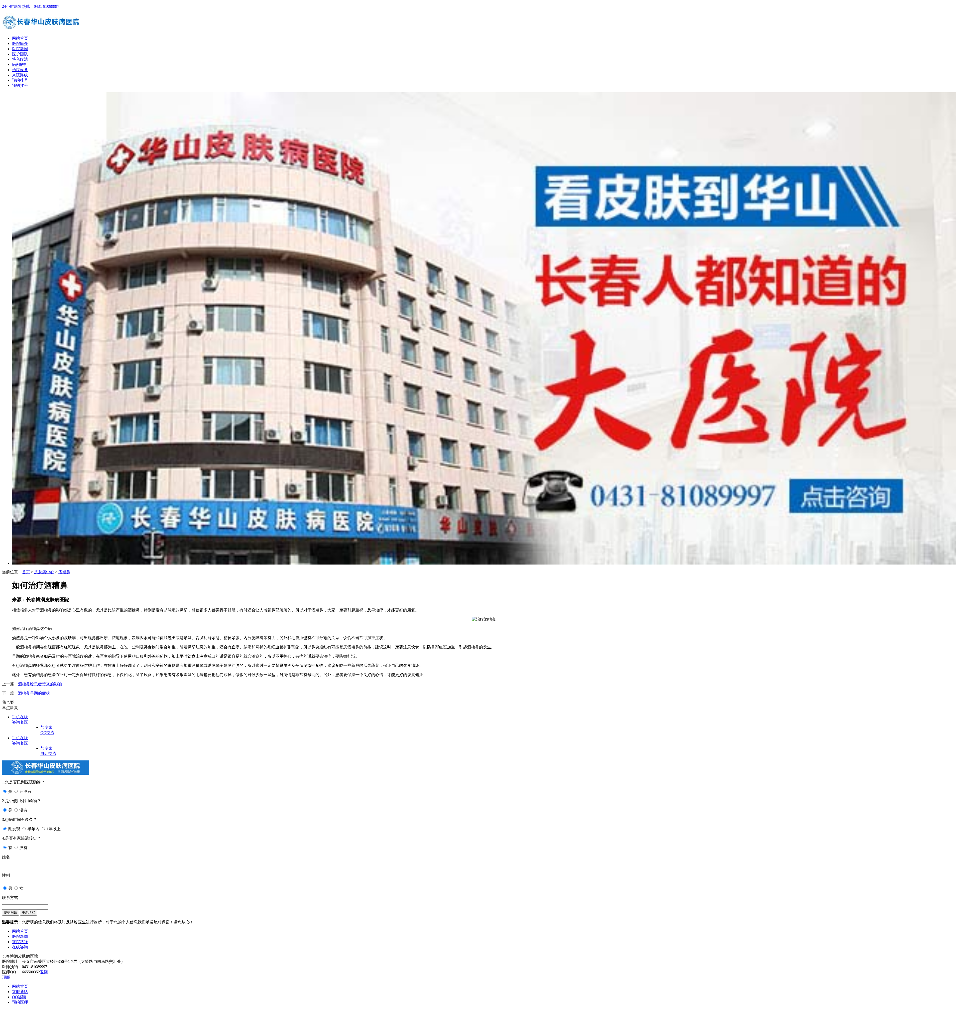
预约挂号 (20, 80)
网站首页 (20, 38)
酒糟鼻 (64, 572)
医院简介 (20, 43)
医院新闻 (20, 49)
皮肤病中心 (44, 572)
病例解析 (20, 64)
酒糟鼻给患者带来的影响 (40, 684)
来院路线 (20, 75)
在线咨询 (20, 947)
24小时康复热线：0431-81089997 (30, 6)
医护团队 (20, 54)
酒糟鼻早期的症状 (34, 693)
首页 (26, 572)
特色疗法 (20, 59)
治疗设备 (20, 70)
